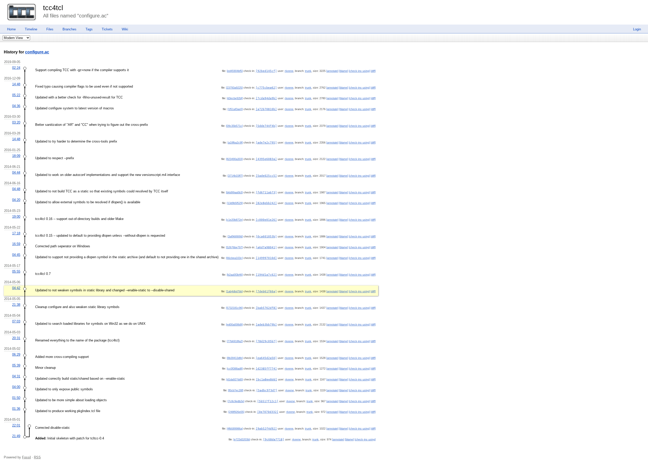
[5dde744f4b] (266, 126)
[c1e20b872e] (234, 219)
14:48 (16, 84)
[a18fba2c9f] (235, 142)
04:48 (16, 189)
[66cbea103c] (234, 257)
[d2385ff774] (266, 368)
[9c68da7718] (273, 439)
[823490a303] (234, 158)
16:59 (16, 244)
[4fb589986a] (235, 428)
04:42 (16, 288)
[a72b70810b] (266, 109)
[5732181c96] (234, 307)
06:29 (16, 354)
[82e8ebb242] (266, 203)
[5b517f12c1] (267, 401)
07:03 (16, 321)
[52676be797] (234, 247)
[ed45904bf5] (235, 70)
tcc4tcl (53, 8)
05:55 (16, 271)
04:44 (16, 172)
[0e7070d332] (267, 412)
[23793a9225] (234, 87)
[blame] (343, 70)
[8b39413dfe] (235, 357)
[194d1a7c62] (266, 274)
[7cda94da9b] (266, 98)
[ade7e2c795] (266, 142)
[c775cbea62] (266, 87)
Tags (89, 29)
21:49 (16, 436)
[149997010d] (266, 258)
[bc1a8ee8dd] (266, 379)
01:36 (16, 409)
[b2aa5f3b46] (235, 274)
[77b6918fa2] (235, 341)
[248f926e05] (236, 411)
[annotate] (332, 70)
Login (637, 29)
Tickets (107, 29)
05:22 (16, 95)
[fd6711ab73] (266, 192)
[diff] (373, 70)
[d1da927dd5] (234, 379)
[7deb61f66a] (266, 291)
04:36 (16, 106)
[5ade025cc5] (266, 175)
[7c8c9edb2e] (236, 401)
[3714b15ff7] (235, 175)
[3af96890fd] (235, 236)
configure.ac (37, 52)
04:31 (16, 376)
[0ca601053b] (266, 236)
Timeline (31, 29)
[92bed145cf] (266, 71)
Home (11, 29)
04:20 (16, 200)
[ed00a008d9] (234, 324)
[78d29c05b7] (266, 341)
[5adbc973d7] (266, 390)
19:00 (16, 216)
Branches (69, 29)
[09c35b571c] (234, 125)
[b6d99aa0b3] (234, 192)
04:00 (16, 387)
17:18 (16, 233)
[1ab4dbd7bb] (234, 291)
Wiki (125, 29)
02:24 (16, 68)
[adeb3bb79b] (266, 324)
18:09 (16, 156)
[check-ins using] (359, 70)
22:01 (16, 425)
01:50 (16, 398)
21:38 (16, 305)
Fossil (26, 457)
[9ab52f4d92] (266, 428)
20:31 (16, 338)
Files (49, 29)
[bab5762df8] (266, 308)
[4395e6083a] (266, 159)
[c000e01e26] (266, 219)
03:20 (16, 122)
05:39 (16, 365)
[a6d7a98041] (266, 247)
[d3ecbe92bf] (235, 98)
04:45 (16, 255)
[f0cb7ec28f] (235, 390)
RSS (37, 457)
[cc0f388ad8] (235, 368)
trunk (308, 70)
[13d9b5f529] (235, 203)
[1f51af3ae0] (235, 109)
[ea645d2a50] (266, 358)
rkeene (289, 70)
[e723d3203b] (241, 439)
